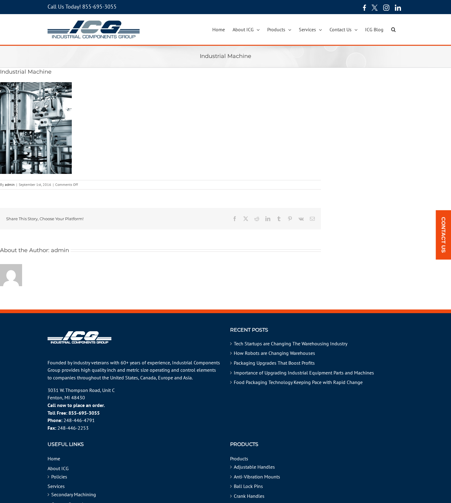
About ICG (58, 468)
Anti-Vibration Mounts (257, 477)
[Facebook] (363, 8)
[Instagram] (386, 8)
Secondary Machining (73, 494)
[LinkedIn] (398, 8)
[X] (375, 8)
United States (124, 377)
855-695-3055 (99, 6)
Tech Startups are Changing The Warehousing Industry (290, 343)
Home (54, 458)
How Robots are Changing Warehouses (274, 353)
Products (239, 458)
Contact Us (443, 235)
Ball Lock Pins (248, 486)
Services (56, 486)
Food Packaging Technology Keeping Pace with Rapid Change (298, 382)
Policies (59, 477)
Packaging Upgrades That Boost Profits (274, 363)
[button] (393, 29)
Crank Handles (249, 496)
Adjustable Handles (254, 467)
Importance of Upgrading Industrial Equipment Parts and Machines (304, 373)
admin (10, 184)
